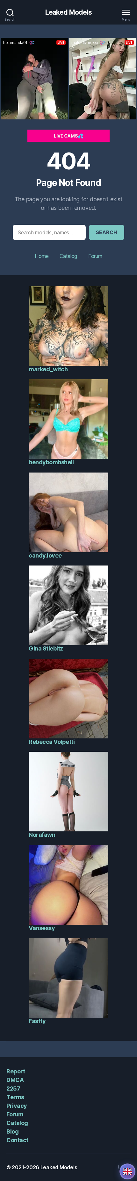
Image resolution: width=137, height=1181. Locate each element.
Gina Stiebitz (46, 648)
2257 (13, 1088)
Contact (17, 1140)
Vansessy (42, 928)
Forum (95, 256)
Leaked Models (68, 12)
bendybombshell (51, 462)
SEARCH (106, 232)
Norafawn (42, 834)
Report (15, 1071)
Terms (15, 1097)
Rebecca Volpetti (52, 741)
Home (41, 256)
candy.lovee (45, 555)
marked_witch (48, 369)
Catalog (68, 256)
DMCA (15, 1080)
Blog (12, 1131)
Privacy (16, 1105)
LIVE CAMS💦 (68, 136)
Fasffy (37, 1021)
